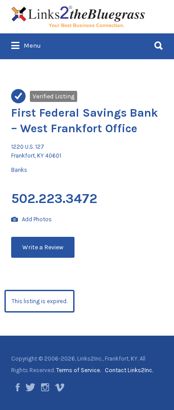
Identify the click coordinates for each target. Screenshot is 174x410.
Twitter (30, 387)
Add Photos (36, 219)
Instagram (45, 387)
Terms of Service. (78, 370)
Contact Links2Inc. (129, 370)
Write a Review (42, 247)
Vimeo (59, 387)
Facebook (18, 387)
